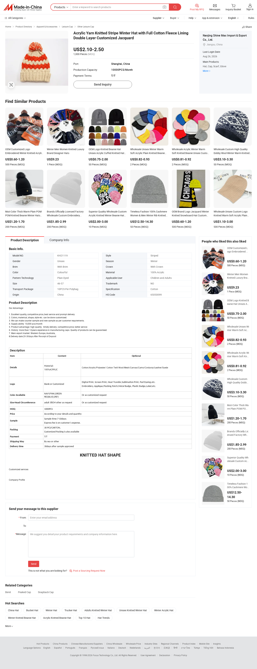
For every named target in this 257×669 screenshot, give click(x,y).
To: (24, 525)
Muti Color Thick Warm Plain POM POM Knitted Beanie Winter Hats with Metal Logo (238, 406)
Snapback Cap (46, 592)
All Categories (15, 18)
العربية (147, 647)
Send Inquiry (103, 84)
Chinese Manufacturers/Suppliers (87, 643)
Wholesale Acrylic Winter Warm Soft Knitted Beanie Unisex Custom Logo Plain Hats (238, 354)
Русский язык (97, 647)
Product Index (188, 643)
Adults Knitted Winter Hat (98, 610)
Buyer (173, 18)
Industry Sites (151, 643)
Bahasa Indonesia (225, 647)
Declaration (164, 655)
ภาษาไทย (185, 647)
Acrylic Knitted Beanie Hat (57, 617)
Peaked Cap (24, 592)
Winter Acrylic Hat (163, 610)
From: (22, 517)
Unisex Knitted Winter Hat (133, 610)
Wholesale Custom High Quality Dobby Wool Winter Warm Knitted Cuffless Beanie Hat (238, 380)
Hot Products (43, 643)
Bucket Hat (32, 610)
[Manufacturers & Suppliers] (22, 7)
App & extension (211, 18)
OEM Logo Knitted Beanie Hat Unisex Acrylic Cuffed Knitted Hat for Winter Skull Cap (238, 302)
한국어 (157, 647)
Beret (8, 592)
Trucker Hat (71, 610)
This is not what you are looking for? (47, 570)
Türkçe (197, 647)
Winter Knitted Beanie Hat (22, 617)
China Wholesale (114, 643)
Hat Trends (104, 617)
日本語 (167, 647)
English (46, 647)
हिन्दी (175, 647)
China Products (60, 643)
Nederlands (135, 647)
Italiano (111, 647)
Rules (251, 18)
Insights (217, 643)
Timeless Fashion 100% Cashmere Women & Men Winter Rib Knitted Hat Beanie (238, 485)
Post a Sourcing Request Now (87, 570)
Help (191, 18)
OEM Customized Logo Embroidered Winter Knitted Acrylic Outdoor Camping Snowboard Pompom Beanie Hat (238, 249)
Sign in (250, 9)
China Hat (13, 610)
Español (58, 647)
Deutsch (122, 647)
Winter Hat (51, 610)
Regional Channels (170, 643)
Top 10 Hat (84, 617)
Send (33, 563)
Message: (20, 534)
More (205, 70)
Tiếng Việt (208, 647)
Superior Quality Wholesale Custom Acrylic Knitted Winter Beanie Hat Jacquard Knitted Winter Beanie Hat (238, 459)
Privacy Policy (180, 655)
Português (70, 647)
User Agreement (148, 655)
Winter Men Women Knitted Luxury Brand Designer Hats (238, 276)
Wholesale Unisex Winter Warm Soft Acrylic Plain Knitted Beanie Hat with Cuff (238, 328)
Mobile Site (204, 643)
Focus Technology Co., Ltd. (106, 655)
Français (83, 647)
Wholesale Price (133, 643)
